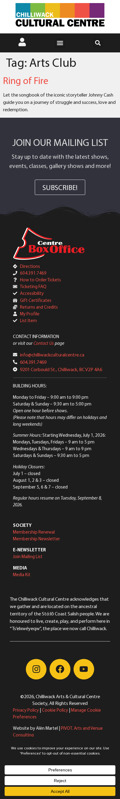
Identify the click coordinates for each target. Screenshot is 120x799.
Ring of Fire (25, 80)
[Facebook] (60, 669)
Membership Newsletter (36, 539)
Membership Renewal (34, 532)
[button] (60, 43)
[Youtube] (84, 669)
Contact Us (44, 343)
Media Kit (21, 574)
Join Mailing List (27, 556)
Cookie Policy (55, 710)
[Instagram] (36, 669)
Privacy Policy (26, 710)
